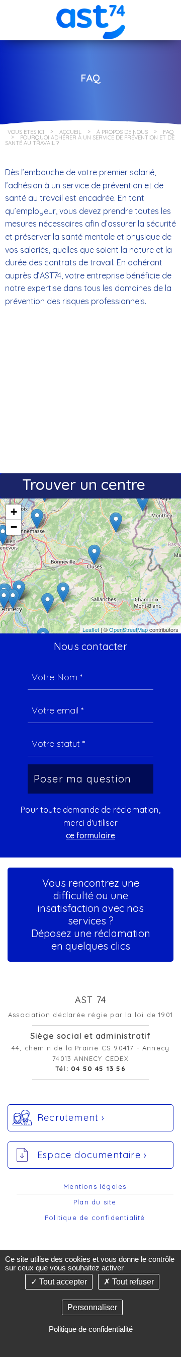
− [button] (14, 527)
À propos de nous (122, 131)
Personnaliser (92, 1307)
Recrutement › (71, 1117)
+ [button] (14, 512)
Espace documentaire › (92, 1155)
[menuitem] (95, 1187)
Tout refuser (132, 1281)
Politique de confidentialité (95, 1217)
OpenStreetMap (128, 629)
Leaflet (90, 629)
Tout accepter (62, 1281)
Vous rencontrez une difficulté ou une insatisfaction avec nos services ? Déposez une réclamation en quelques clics (90, 914)
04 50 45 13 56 (98, 1068)
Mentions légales (94, 1186)
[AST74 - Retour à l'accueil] (90, 19)
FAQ (168, 131)
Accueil (70, 131)
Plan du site (94, 1202)
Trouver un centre (83, 484)
